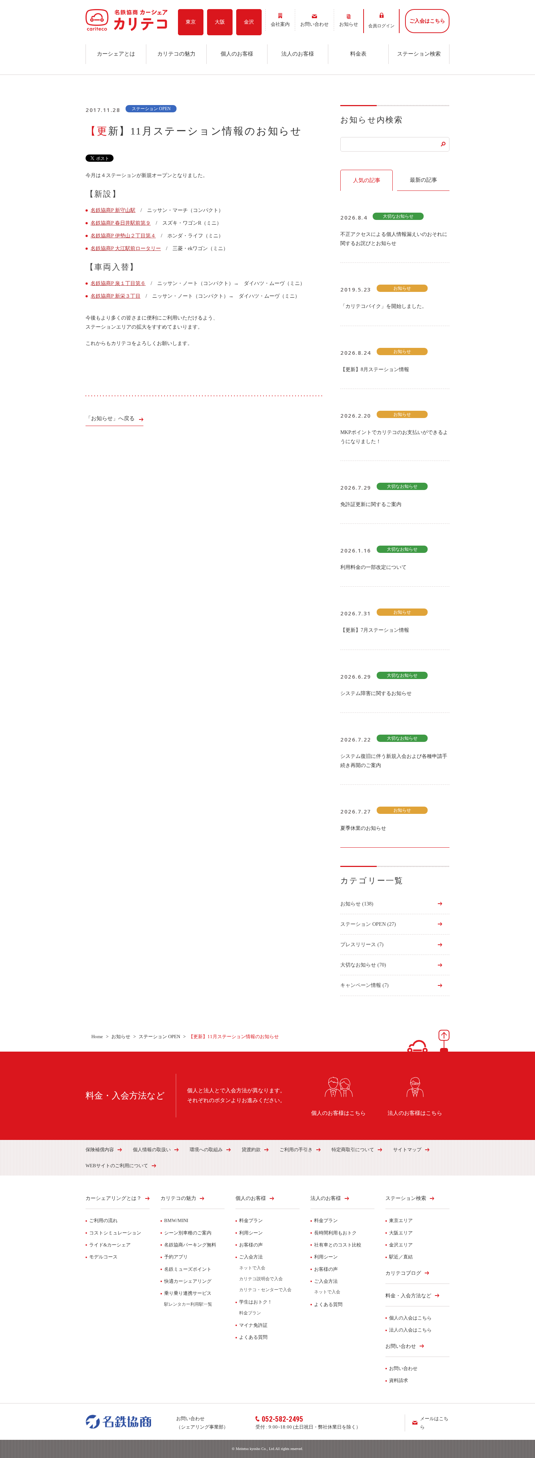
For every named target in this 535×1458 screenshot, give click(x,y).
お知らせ (356, 904)
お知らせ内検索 (371, 119)
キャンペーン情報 (364, 985)
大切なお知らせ (363, 965)
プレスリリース (362, 944)
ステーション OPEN (368, 924)
